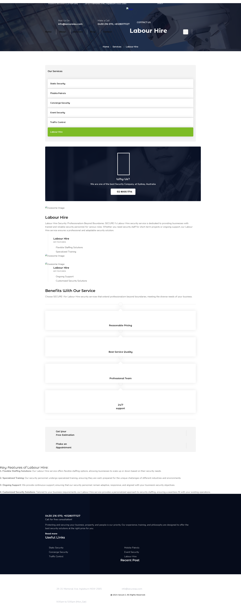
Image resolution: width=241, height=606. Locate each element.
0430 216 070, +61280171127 (114, 24)
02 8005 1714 (124, 191)
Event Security (57, 112)
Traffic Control (58, 122)
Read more (51, 533)
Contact (107, 32)
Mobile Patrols (58, 93)
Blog (92, 32)
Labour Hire (56, 132)
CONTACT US (144, 22)
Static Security (57, 83)
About (62, 32)
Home (48, 32)
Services (78, 32)
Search (160, 3)
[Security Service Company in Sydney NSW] (129, 9)
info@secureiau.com (70, 24)
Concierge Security (60, 103)
